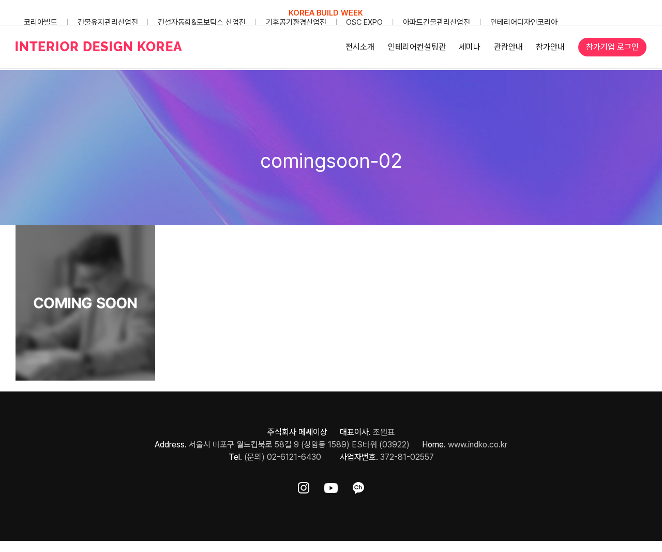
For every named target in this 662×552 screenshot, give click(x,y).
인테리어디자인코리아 (524, 22)
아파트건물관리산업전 (436, 22)
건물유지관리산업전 (108, 22)
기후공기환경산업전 (296, 22)
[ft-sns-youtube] (331, 486)
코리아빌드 (40, 22)
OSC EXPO (364, 22)
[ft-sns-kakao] (358, 486)
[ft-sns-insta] (303, 486)
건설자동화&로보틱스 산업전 (202, 22)
